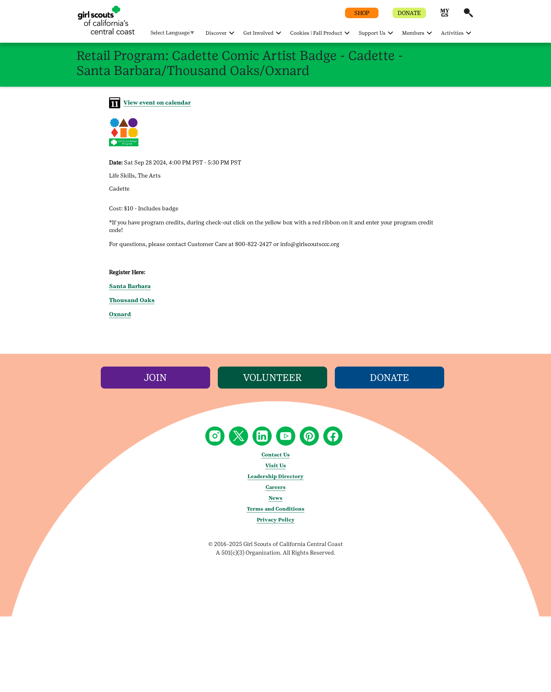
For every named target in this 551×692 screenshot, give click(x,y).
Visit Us (275, 466)
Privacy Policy (276, 520)
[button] (445, 16)
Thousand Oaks (132, 300)
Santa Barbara (130, 286)
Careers (276, 487)
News (275, 498)
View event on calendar (157, 102)
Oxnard (120, 314)
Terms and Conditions (276, 509)
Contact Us (275, 455)
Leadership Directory (275, 476)
